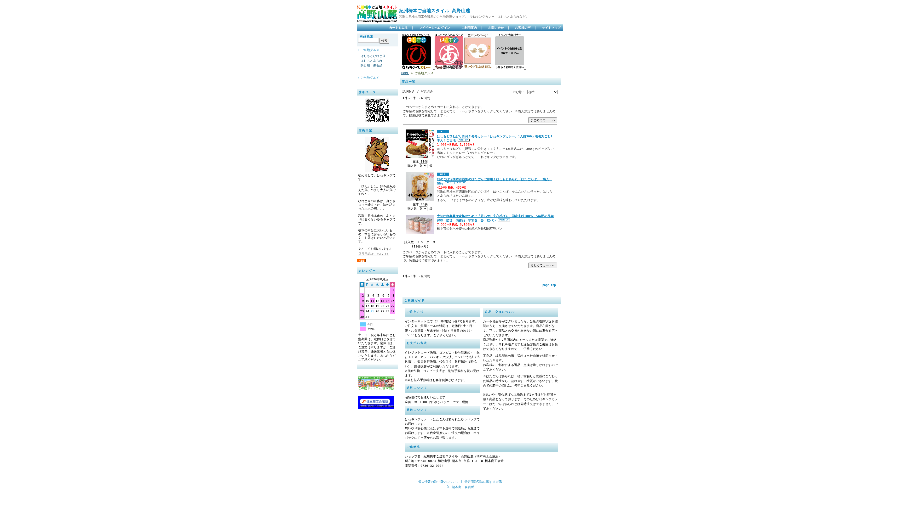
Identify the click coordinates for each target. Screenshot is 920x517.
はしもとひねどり (373, 56)
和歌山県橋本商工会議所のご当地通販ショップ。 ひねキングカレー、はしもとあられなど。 (464, 16)
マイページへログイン (434, 27)
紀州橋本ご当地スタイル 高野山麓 (434, 10)
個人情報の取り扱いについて (438, 481)
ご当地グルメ (370, 50)
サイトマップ (551, 27)
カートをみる (398, 27)
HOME (405, 73)
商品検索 (367, 36)
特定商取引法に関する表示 (483, 481)
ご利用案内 (469, 27)
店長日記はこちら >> (373, 254)
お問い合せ (496, 27)
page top (549, 285)
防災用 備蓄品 (371, 65)
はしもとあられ (371, 60)
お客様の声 (523, 27)
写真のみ (427, 91)
